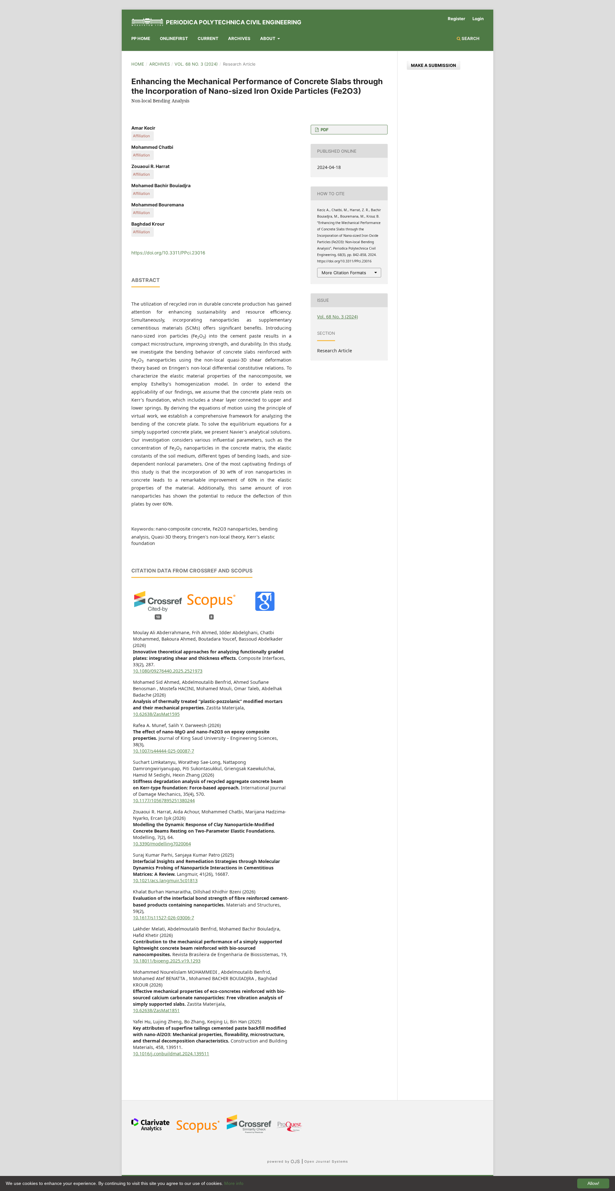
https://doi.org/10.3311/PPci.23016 (168, 252)
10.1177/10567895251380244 (164, 800)
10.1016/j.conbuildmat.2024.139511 (171, 1054)
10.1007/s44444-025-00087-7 (163, 751)
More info (233, 1183)
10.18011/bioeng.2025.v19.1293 (167, 961)
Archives (239, 38)
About (268, 38)
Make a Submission (433, 65)
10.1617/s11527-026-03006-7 (163, 918)
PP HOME (140, 38)
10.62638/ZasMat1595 (156, 714)
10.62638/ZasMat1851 (156, 1010)
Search (470, 38)
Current (208, 38)
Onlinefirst (174, 38)
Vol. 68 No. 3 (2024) (196, 64)
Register (456, 18)
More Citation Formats (344, 272)
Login (478, 18)
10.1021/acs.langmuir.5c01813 (165, 880)
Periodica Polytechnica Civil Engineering (233, 22)
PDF (324, 129)
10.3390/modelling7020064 (162, 844)
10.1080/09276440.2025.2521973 (167, 671)
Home (137, 64)
